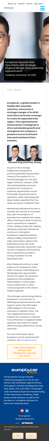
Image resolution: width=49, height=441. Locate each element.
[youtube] (22, 410)
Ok (18, 436)
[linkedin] (27, 410)
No (31, 436)
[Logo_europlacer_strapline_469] (8, 8)
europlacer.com (28, 340)
